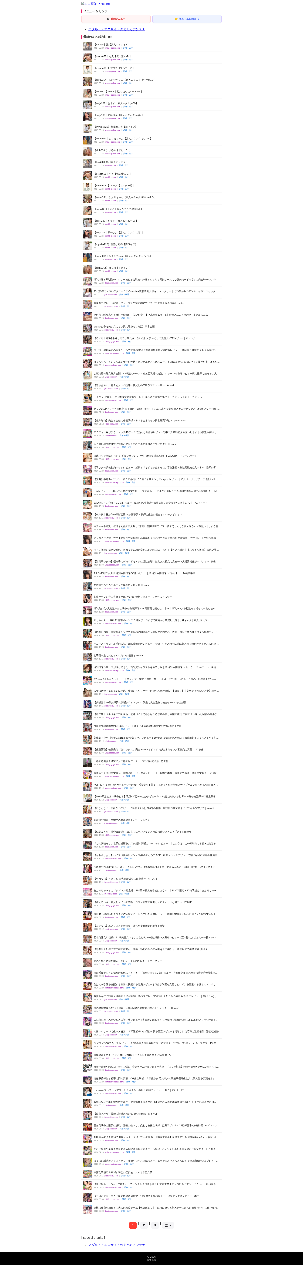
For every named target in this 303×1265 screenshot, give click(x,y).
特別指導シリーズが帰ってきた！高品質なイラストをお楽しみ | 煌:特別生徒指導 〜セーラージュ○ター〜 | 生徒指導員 (156, 667)
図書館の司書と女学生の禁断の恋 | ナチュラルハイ (122, 820)
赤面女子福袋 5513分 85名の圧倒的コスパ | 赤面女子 (123, 1172)
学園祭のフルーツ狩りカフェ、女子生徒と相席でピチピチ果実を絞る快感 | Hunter (139, 303)
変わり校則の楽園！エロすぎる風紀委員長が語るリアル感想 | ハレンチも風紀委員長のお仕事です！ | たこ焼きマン (156, 1149)
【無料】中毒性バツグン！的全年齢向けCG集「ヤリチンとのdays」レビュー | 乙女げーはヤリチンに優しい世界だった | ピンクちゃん (156, 479)
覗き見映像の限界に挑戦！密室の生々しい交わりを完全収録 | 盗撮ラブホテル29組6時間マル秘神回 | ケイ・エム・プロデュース (157, 1125)
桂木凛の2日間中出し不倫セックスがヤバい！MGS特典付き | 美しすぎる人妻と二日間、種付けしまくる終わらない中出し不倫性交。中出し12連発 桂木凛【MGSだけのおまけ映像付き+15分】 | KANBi (156, 867)
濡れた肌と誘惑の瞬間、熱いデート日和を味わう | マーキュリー (129, 961)
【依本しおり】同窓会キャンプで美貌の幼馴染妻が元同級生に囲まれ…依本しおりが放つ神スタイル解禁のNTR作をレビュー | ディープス (156, 632)
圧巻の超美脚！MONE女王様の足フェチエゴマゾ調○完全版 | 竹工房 (131, 761)
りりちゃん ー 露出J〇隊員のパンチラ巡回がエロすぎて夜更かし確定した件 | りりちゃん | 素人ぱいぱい (151, 620)
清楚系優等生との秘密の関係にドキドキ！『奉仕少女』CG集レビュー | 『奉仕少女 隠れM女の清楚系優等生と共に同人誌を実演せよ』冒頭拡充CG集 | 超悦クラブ (156, 972)
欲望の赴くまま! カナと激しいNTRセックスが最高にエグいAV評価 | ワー (134, 1055)
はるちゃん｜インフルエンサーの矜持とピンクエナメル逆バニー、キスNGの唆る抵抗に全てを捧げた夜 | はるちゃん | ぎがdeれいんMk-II (157, 361)
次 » (168, 1225)
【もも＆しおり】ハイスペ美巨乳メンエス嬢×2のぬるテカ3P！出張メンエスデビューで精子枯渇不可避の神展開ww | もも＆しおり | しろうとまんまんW (155, 855)
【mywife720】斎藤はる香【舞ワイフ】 (115, 126)
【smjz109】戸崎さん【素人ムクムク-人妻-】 (119, 115)
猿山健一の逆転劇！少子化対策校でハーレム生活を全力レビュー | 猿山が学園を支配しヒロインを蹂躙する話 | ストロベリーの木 (156, 914)
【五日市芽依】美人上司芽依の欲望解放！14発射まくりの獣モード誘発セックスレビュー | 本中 (146, 1196)
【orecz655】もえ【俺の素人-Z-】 (113, 56)
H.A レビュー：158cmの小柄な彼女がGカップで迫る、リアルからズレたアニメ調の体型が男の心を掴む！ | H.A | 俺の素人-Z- (156, 491)
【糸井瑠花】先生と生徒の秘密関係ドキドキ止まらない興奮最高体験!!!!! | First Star (140, 420)
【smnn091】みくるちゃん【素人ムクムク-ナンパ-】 (123, 138)
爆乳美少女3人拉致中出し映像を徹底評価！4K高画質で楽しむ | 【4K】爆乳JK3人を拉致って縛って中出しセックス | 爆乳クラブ (156, 608)
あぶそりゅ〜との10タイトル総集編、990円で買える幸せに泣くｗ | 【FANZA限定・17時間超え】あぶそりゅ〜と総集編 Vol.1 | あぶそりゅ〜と (156, 890)
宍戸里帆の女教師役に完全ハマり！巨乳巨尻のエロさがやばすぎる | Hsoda (135, 444)
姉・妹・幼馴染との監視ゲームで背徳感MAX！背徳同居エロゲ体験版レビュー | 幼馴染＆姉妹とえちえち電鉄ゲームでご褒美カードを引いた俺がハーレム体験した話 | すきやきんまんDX (156, 350)
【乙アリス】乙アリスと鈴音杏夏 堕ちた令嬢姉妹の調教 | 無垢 (129, 925)
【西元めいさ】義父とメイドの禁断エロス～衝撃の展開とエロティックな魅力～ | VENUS (143, 902)
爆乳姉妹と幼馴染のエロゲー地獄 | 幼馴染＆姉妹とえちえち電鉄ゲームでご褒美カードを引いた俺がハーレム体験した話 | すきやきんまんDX (156, 279)
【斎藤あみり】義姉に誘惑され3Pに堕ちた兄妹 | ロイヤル (126, 1113)
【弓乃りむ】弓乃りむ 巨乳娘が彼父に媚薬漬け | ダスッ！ (126, 878)
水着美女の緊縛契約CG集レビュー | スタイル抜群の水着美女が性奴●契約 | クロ (137, 726)
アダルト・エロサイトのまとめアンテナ (116, 29)
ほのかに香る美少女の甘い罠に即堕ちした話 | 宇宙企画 (124, 326)
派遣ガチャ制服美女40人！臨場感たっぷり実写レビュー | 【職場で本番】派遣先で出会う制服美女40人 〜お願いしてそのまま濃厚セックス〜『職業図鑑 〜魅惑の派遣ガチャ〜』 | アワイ (157, 773)
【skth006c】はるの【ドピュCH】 (113, 150)
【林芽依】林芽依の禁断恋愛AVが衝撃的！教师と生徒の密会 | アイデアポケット (138, 514)
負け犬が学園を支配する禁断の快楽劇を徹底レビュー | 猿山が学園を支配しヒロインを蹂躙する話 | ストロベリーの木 (156, 984)
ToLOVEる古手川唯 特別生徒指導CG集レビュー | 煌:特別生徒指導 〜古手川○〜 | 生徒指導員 (144, 573)
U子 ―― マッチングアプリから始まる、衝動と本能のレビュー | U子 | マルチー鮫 (139, 1090)
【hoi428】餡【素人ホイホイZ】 (112, 44)
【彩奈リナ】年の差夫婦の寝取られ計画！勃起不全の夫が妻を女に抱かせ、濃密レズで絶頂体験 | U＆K (150, 949)
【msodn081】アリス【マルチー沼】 (114, 68)
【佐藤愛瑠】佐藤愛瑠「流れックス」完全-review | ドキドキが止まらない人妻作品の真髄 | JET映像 (149, 749)
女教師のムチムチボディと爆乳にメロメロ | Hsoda (122, 585)
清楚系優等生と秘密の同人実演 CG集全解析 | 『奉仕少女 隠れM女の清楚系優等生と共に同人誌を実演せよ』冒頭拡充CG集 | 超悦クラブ (156, 1078)
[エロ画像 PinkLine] (95, 4)
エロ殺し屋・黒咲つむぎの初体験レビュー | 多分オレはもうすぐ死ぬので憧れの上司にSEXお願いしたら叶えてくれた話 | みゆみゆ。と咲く (156, 1019)
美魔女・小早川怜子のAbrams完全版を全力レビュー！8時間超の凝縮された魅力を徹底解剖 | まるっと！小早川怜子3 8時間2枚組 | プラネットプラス (156, 737)
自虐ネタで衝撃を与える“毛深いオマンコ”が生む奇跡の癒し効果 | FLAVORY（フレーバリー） (145, 455)
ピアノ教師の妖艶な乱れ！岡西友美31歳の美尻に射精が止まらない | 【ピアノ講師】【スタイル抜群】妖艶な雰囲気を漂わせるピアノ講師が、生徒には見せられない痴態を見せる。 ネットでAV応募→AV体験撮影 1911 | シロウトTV (156, 549)
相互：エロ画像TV (187, 18)
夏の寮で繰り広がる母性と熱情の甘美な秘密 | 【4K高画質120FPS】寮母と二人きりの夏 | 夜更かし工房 (151, 314)
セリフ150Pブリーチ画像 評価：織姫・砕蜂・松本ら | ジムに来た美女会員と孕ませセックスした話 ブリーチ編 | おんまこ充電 (155, 408)
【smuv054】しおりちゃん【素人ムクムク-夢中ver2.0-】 (125, 79)
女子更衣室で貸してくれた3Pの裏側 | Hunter (118, 655)
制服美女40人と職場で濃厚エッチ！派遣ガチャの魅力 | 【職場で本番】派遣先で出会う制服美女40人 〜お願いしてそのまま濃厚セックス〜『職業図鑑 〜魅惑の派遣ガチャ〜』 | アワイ (157, 1137)
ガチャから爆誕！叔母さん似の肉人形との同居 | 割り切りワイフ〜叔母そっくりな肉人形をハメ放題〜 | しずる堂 (156, 526)
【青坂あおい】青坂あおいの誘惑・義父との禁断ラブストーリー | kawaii (134, 385)
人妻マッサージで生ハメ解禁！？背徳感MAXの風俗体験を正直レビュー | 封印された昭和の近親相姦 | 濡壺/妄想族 (156, 1031)
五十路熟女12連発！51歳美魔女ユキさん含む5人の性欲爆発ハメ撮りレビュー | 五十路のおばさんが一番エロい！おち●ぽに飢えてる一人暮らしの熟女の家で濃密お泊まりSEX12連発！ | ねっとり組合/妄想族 (156, 937)
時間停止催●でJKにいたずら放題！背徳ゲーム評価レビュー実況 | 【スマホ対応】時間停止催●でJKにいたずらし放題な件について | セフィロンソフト (157, 1066)
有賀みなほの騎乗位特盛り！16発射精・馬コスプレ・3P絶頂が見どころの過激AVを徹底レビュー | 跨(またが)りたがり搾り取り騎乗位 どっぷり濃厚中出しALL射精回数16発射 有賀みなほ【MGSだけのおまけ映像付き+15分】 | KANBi (156, 996)
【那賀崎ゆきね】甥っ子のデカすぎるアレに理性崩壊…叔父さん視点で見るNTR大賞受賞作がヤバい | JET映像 (155, 561)
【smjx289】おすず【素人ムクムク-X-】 (116, 103)
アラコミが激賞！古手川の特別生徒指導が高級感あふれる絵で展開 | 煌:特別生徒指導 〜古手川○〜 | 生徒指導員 (155, 538)
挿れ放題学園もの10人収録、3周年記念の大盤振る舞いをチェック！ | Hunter (136, 1008)
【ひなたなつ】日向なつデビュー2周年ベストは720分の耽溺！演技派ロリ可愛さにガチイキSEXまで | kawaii (154, 808)
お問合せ (151, 1260)
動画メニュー (116, 18)
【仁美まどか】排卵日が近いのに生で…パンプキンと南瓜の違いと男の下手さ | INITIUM (142, 831)
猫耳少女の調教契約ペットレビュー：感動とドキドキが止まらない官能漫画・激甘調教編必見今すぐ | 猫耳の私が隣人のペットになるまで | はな (156, 467)
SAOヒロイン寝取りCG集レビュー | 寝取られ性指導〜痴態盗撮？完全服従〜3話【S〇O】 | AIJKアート (150, 502)
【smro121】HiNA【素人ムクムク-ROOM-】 (118, 91)
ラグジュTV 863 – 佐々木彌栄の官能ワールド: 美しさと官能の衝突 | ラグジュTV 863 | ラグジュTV (148, 397)
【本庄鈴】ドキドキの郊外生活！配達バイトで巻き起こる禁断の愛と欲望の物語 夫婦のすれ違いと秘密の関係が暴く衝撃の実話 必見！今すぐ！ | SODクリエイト (157, 714)
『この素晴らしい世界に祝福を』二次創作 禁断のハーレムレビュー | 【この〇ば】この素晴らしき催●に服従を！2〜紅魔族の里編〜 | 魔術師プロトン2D (156, 843)
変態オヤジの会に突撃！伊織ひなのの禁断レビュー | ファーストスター (133, 596)
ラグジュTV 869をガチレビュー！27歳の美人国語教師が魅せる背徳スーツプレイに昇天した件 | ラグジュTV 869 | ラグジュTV (156, 1043)
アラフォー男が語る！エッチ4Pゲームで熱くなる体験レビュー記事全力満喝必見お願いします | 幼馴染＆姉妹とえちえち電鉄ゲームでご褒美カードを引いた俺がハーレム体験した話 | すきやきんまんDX (156, 432)
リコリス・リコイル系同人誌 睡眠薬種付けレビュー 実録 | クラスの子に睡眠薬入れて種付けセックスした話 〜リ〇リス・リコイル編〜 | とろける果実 (156, 643)
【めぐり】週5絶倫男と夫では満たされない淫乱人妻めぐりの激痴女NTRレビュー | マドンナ (145, 338)
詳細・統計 (128, 48)
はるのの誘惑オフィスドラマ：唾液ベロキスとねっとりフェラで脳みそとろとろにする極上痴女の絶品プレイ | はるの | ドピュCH (156, 1160)
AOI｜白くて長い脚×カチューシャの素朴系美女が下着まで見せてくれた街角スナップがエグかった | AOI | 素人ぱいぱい (156, 784)
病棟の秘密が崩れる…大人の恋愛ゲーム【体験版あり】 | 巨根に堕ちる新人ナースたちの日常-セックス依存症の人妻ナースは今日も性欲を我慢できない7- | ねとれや (156, 1207)
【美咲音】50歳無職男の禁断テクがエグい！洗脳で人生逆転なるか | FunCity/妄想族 (140, 702)
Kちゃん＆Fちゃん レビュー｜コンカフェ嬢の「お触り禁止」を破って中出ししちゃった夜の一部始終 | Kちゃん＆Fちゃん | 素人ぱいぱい (156, 679)
